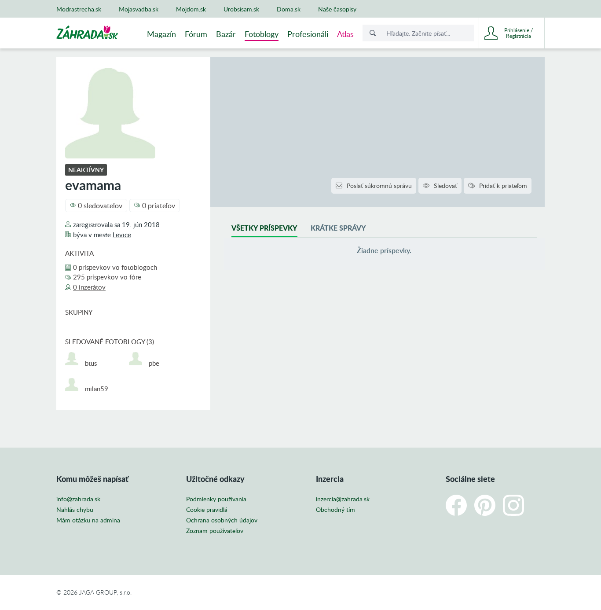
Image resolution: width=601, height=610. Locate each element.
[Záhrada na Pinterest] (484, 505)
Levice (122, 234)
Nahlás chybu (74, 510)
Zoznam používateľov (214, 531)
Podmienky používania (216, 499)
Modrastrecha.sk (78, 9)
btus (91, 363)
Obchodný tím (335, 510)
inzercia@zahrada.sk (343, 499)
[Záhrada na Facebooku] (456, 505)
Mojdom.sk (191, 9)
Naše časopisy (337, 9)
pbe (154, 363)
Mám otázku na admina (88, 520)
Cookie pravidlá (206, 510)
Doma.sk (288, 9)
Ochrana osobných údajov (221, 520)
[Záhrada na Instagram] (513, 505)
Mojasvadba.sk (138, 9)
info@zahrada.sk (78, 499)
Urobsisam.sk (241, 9)
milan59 (96, 389)
